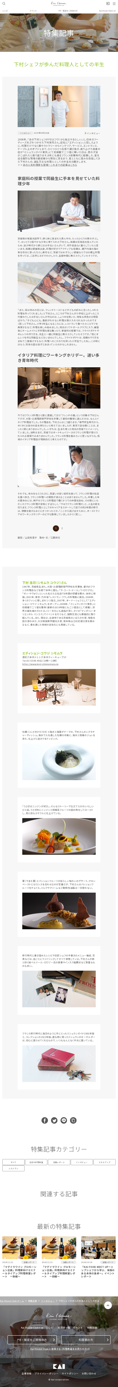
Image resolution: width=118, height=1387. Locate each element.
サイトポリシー (70, 1373)
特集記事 (32, 1300)
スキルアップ (104, 1162)
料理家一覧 (64, 1327)
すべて (13, 1162)
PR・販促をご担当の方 (68, 10)
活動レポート (59, 1162)
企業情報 (26, 1373)
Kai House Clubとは (107, 10)
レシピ (5, 10)
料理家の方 (86, 1340)
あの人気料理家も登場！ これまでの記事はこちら (50, 165)
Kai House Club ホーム (12, 1300)
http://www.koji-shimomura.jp (40, 664)
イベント (33, 10)
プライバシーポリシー (46, 1373)
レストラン (13, 1168)
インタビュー (93, 133)
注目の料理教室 (36, 1162)
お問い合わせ (89, 1373)
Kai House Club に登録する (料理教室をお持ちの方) (59, 1348)
